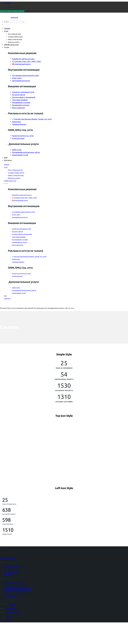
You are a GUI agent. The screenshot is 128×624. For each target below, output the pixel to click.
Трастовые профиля (20, 100)
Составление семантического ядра (25, 75)
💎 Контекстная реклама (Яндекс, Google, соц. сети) (32, 119)
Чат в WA (12, 604)
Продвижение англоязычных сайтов (26, 152)
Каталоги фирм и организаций (23, 97)
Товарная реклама (19, 124)
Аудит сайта (17, 78)
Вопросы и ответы (13, 42)
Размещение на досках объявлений (17, 588)
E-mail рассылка (18, 138)
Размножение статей (20, 155)
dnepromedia (10, 608)
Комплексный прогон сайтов (15, 593)
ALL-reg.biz (10, 617)
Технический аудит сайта (13, 583)
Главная (7, 28)
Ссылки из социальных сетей (23, 92)
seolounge (14, 17)
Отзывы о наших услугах (15, 36)
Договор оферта (10, 572)
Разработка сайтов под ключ (23, 59)
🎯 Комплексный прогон (21, 64)
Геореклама (16, 122)
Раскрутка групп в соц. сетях (23, 136)
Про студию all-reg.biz (14, 34)
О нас (6, 31)
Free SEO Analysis (10, 596)
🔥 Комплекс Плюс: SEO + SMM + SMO (26, 61)
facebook (7, 3)
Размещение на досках (20, 105)
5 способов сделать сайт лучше (12, 11)
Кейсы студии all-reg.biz (15, 39)
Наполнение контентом (21, 81)
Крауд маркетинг (18, 108)
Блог (6, 157)
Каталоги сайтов (18, 95)
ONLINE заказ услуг (11, 45)
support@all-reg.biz (12, 613)
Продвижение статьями (21, 102)
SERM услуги (17, 150)
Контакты (8, 160)
